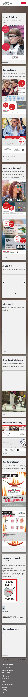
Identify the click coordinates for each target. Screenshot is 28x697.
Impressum (4, 689)
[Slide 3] (16, 293)
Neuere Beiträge (21, 659)
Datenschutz (4, 690)
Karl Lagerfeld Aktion (9, 17)
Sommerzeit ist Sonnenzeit (11, 168)
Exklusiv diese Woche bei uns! (12, 360)
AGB (3, 692)
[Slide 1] (12, 293)
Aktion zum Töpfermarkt (10, 629)
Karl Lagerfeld (7, 266)
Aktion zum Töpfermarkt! (11, 70)
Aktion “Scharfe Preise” (10, 462)
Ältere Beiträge (6, 659)
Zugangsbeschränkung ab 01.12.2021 (11, 559)
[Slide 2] (13, 293)
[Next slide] (24, 282)
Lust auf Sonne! (7, 304)
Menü (23, 3)
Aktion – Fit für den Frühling (12, 422)
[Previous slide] (3, 282)
